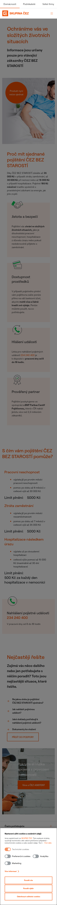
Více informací (11, 871)
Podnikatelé (29, 4)
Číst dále (48, 843)
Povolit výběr (28, 888)
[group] (28, 826)
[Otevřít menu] (51, 13)
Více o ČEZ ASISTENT (33, 785)
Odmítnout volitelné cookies (28, 896)
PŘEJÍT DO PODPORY (23, 737)
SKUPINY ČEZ (26, 838)
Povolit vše (28, 880)
